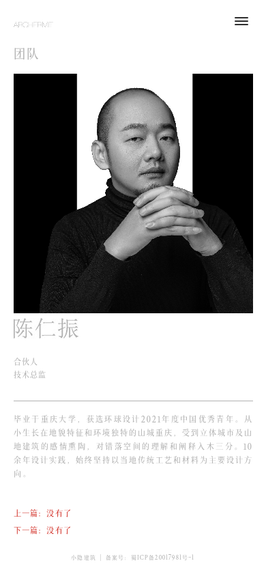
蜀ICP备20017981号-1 (163, 557)
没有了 (59, 512)
